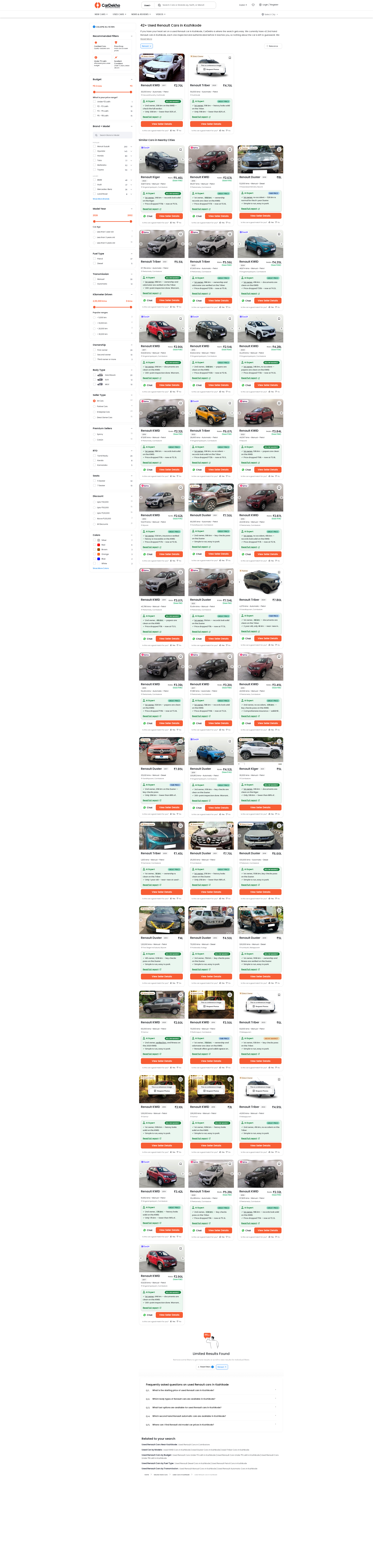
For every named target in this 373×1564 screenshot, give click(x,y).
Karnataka (102, 465)
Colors (96, 535)
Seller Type (99, 395)
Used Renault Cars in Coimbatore (194, 1445)
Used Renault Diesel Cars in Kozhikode (192, 1463)
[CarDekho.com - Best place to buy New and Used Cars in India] (107, 5)
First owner (102, 350)
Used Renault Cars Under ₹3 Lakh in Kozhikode (194, 1455)
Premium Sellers (102, 428)
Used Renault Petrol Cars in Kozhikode (229, 1463)
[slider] (94, 92)
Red (103, 545)
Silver (104, 540)
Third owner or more (106, 359)
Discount (98, 496)
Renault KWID (153, 85)
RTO (95, 451)
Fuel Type (98, 254)
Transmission (101, 274)
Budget (97, 79)
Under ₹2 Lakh (103, 102)
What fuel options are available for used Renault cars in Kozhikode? (183, 1408)
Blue (103, 559)
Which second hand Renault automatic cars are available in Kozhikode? (186, 1416)
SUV (107, 380)
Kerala (100, 461)
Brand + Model (101, 126)
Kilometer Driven (102, 294)
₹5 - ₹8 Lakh (102, 116)
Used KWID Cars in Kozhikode (176, 1450)
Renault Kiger (150, 179)
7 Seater (101, 486)
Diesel (100, 264)
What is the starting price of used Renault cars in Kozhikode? (180, 1390)
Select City (270, 15)
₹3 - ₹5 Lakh (102, 111)
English (242, 5)
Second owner (104, 355)
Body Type (99, 370)
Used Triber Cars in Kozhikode (235, 1450)
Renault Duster (252, 177)
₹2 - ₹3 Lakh (102, 106)
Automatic (102, 284)
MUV (107, 384)
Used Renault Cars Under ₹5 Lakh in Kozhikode (238, 1455)
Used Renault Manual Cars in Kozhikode (198, 1469)
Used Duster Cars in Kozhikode (206, 1450)
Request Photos (212, 69)
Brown (104, 550)
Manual (100, 279)
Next (183, 67)
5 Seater (101, 481)
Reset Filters (206, 1367)
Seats (96, 476)
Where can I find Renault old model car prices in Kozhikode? (180, 1425)
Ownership (99, 345)
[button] (162, 109)
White (104, 564)
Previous (141, 67)
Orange (105, 554)
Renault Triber (203, 85)
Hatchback (110, 375)
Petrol (100, 259)
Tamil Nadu (102, 456)
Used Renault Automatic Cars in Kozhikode (237, 1469)
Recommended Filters (106, 36)
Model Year (99, 209)
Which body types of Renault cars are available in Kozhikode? (180, 1399)
